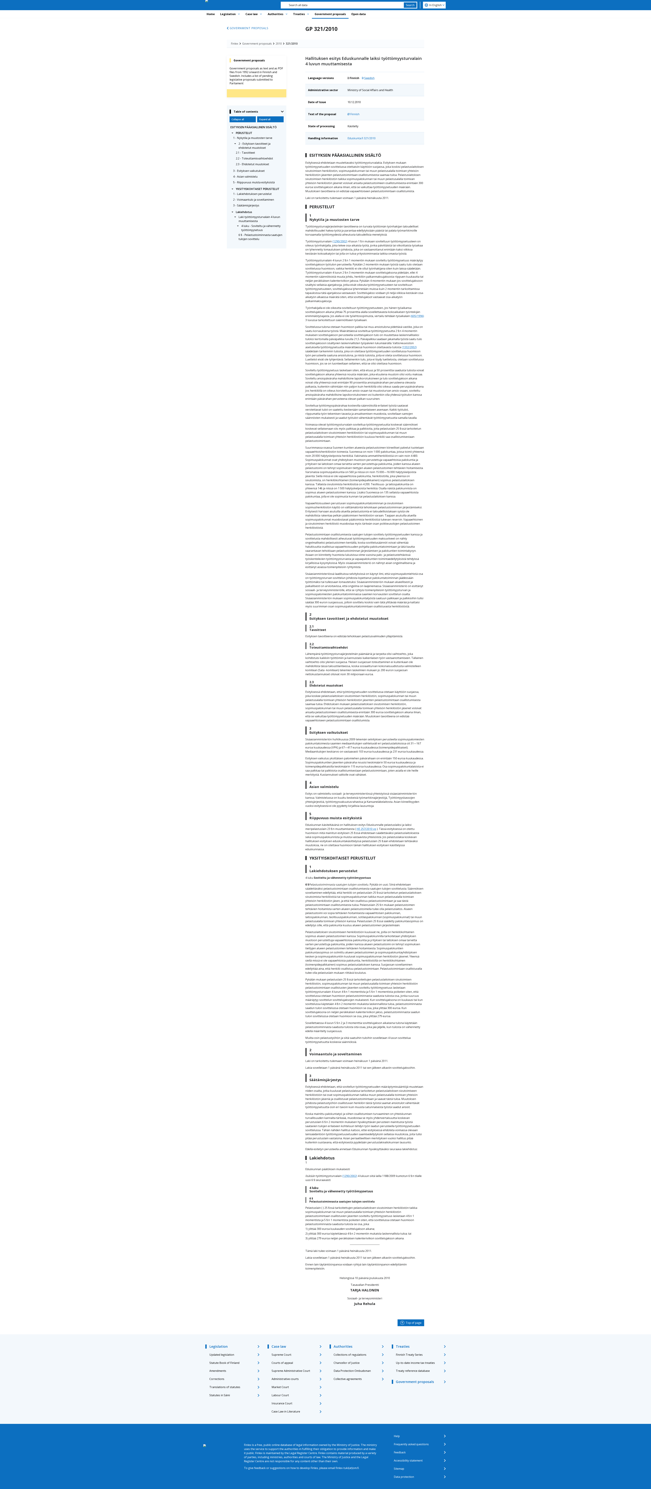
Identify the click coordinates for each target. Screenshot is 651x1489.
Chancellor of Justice (347, 1363)
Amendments (217, 1371)
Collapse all (238, 119)
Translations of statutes (224, 1387)
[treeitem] (257, 127)
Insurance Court (282, 1403)
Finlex (234, 43)
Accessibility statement (408, 1460)
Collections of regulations (350, 1355)
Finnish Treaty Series (409, 1355)
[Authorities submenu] (286, 14)
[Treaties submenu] (308, 14)
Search (410, 5)
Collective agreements (348, 1379)
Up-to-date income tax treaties (415, 1363)
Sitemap (399, 1469)
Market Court (280, 1387)
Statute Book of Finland (224, 1363)
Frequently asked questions (411, 1444)
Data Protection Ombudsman (352, 1371)
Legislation (228, 14)
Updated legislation (221, 1355)
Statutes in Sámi (219, 1395)
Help (397, 1436)
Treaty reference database (413, 1371)
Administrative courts (285, 1379)
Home (211, 14)
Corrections (216, 1379)
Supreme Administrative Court (291, 1371)
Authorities (275, 14)
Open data (358, 14)
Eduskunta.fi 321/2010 (362, 138)
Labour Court (280, 1395)
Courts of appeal (282, 1363)
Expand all (264, 119)
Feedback (400, 1452)
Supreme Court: (282, 1355)
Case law (251, 14)
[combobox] (342, 5)
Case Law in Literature (286, 1411)
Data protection (404, 1477)
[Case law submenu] (260, 14)
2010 (279, 43)
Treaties (299, 14)
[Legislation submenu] (238, 14)
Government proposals (330, 14)
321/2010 (292, 43)
